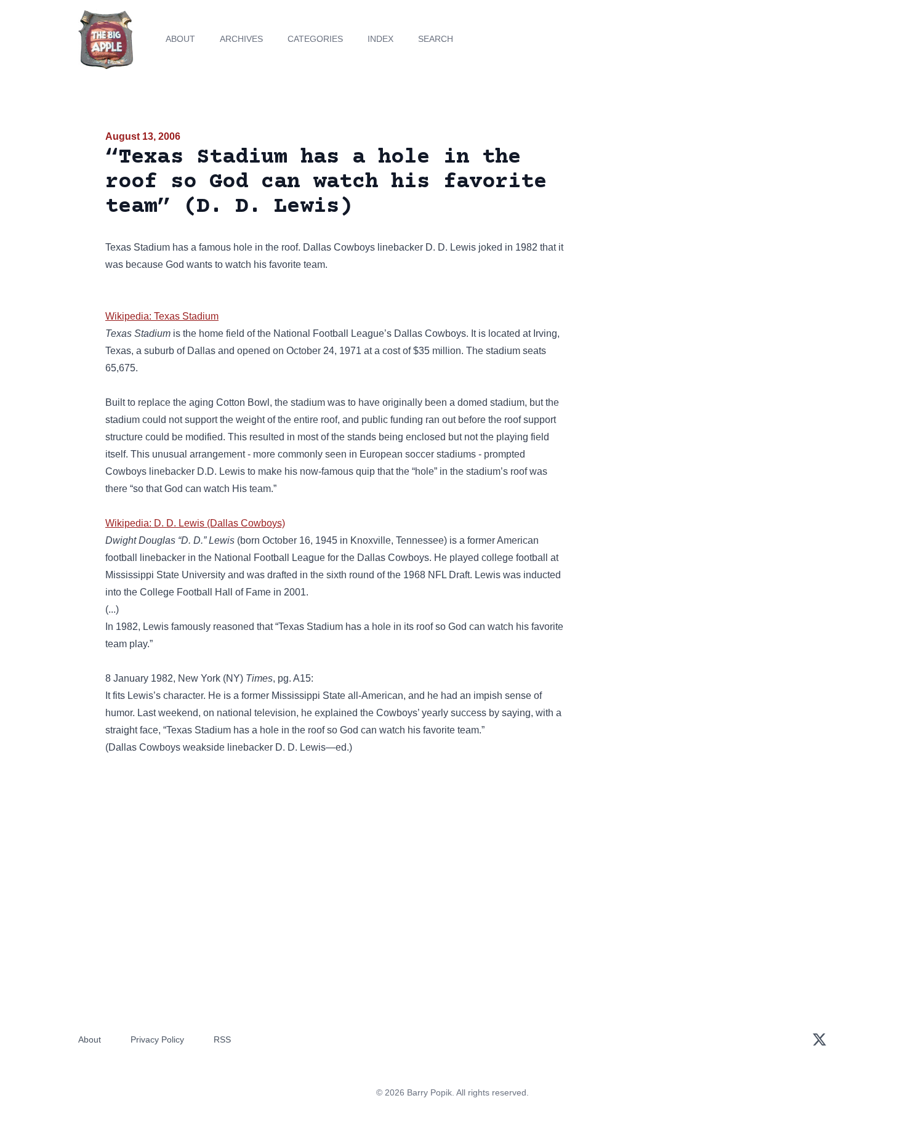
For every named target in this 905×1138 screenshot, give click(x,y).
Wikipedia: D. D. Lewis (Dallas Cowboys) (195, 523)
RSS (222, 1039)
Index (380, 39)
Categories (315, 39)
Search (435, 39)
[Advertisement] (689, 224)
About (180, 39)
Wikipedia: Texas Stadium (162, 316)
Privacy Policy (157, 1039)
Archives (241, 39)
